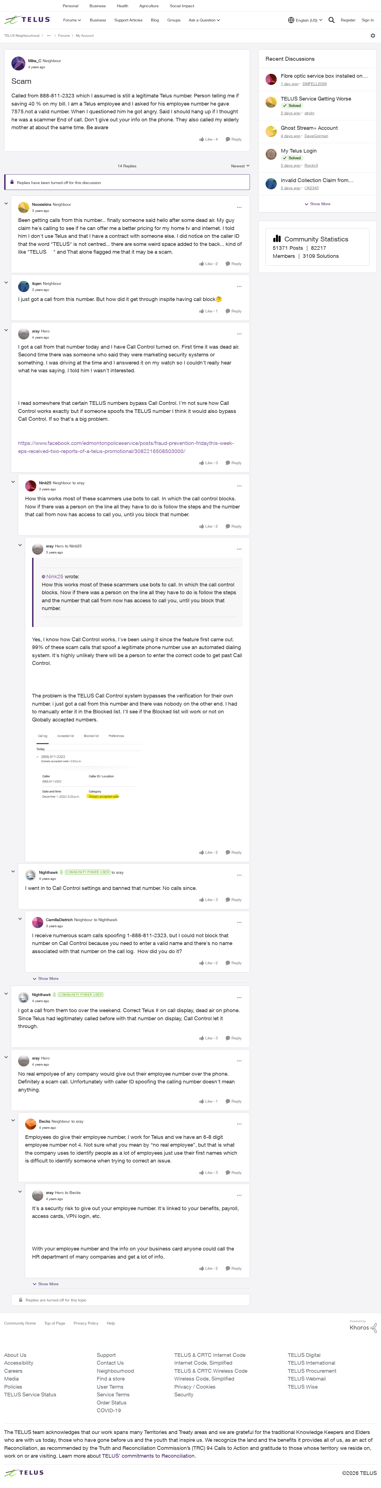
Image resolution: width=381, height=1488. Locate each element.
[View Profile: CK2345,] (271, 183)
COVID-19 (109, 1410)
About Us (15, 1355)
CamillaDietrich (59, 919)
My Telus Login (299, 151)
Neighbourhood (115, 1371)
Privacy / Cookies (195, 1387)
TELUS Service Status (30, 1394)
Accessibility (18, 1363)
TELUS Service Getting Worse (316, 99)
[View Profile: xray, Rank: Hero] (23, 333)
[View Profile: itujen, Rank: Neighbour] (23, 286)
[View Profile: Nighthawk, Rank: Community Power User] (30, 875)
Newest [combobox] (240, 166)
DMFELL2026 (315, 83)
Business (98, 5)
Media (11, 1379)
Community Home (20, 1323)
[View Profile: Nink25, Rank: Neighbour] (30, 485)
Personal (70, 5)
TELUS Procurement (312, 1371)
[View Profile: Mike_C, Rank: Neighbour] (18, 63)
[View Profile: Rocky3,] (271, 154)
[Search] (331, 20)
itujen (37, 283)
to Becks (73, 1192)
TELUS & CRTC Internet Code (209, 1355)
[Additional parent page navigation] (48, 36)
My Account (85, 35)
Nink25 (45, 482)
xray (36, 331)
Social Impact (182, 5)
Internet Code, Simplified (203, 1363)
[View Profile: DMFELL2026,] (271, 79)
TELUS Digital (304, 1355)
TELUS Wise (303, 1387)
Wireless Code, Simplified (204, 1379)
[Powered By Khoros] (363, 1326)
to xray (79, 482)
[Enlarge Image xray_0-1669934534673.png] (88, 768)
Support (106, 1355)
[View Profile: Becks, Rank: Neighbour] (30, 1124)
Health (122, 5)
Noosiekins (41, 204)
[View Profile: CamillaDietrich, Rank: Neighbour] (37, 922)
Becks (44, 1121)
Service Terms (113, 1394)
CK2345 (312, 187)
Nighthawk (48, 872)
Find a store (111, 1379)
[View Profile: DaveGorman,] (271, 131)
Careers (13, 1371)
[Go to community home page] (28, 20)
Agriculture (149, 5)
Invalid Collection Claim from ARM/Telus (314, 180)
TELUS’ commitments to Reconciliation (148, 1456)
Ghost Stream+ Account (309, 128)
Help (111, 1323)
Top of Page (54, 1323)
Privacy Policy (86, 1323)
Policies (13, 1387)
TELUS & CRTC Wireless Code (210, 1371)
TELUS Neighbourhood (21, 35)
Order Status (112, 1402)
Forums (64, 35)
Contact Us (110, 1363)
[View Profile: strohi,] (271, 102)
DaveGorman (316, 135)
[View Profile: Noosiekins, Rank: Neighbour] (23, 207)
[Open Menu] (373, 36)
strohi (309, 113)
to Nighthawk (105, 919)
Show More (48, 978)
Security (184, 1394)
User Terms (110, 1387)
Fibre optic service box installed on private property (322, 76)
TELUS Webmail (307, 1379)
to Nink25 (73, 546)
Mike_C (34, 60)
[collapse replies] (6, 203)
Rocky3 (311, 165)
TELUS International (311, 1363)
